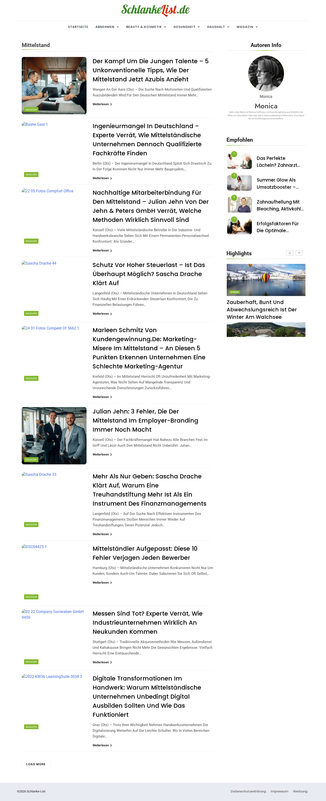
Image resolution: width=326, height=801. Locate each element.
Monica (266, 106)
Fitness (234, 292)
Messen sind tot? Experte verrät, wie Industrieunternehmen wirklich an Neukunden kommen (148, 622)
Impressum (279, 791)
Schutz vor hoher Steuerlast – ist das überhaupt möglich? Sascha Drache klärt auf (149, 274)
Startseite (78, 27)
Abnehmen (105, 27)
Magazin (245, 27)
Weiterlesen (101, 104)
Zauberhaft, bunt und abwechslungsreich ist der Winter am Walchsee (262, 309)
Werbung (300, 791)
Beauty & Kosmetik (144, 27)
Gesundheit (184, 27)
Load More (36, 764)
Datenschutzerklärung (248, 791)
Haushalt (216, 27)
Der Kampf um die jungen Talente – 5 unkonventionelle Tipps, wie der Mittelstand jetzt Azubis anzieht (151, 70)
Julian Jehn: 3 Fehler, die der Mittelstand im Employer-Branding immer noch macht (145, 420)
